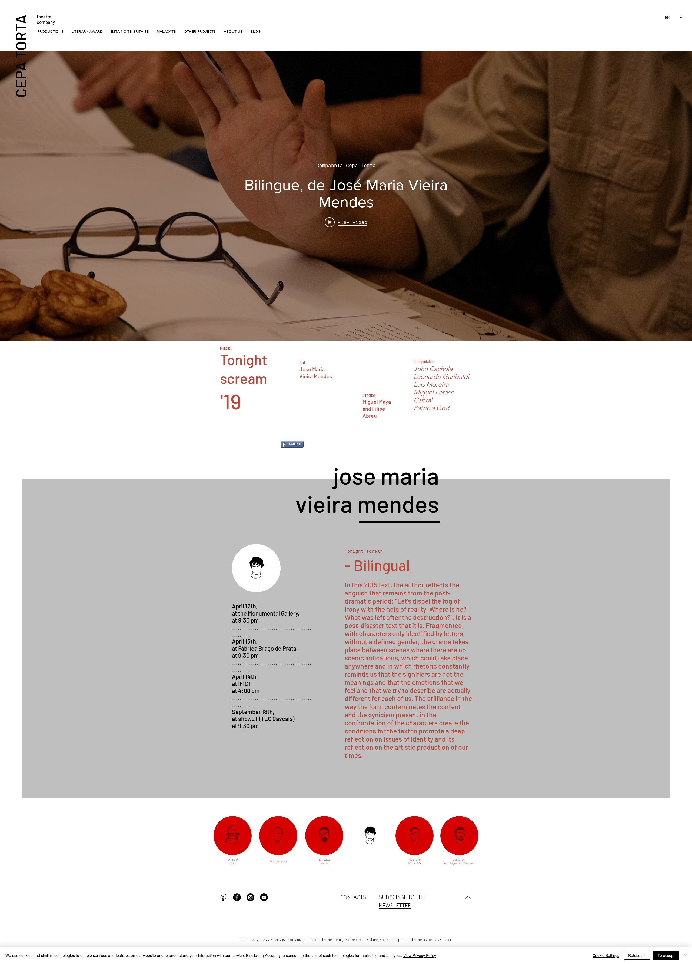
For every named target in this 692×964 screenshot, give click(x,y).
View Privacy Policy (419, 955)
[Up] (467, 897)
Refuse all (636, 955)
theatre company (46, 19)
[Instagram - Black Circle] (250, 897)
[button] (50, 31)
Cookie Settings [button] (606, 955)
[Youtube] (264, 897)
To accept (666, 955)
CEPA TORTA (20, 55)
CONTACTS (353, 897)
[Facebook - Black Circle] (237, 897)
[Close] (685, 955)
